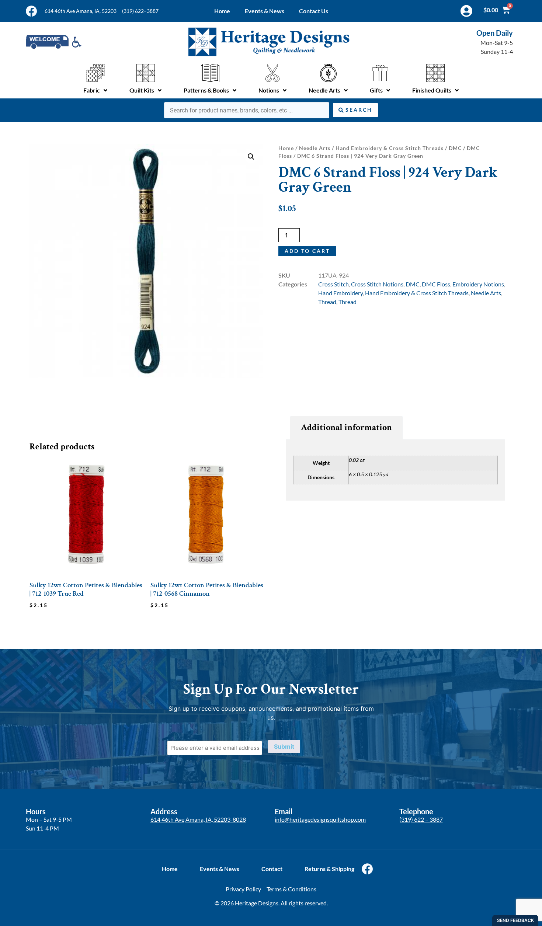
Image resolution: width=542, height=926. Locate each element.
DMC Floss (436, 284)
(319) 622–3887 (140, 11)
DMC (455, 148)
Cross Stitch (333, 284)
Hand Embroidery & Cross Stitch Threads (390, 148)
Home (222, 10)
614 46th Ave (167, 819)
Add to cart (307, 251)
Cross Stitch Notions (377, 284)
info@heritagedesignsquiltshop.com (320, 819)
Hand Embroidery (340, 292)
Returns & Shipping (329, 868)
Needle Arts (314, 148)
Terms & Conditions (291, 888)
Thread (327, 301)
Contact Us (313, 10)
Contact (271, 868)
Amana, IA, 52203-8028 (215, 819)
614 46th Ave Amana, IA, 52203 (81, 11)
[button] (251, 156)
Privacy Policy (243, 888)
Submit (284, 746)
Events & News (264, 10)
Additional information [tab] (346, 427)
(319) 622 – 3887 (421, 819)
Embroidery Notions (478, 284)
